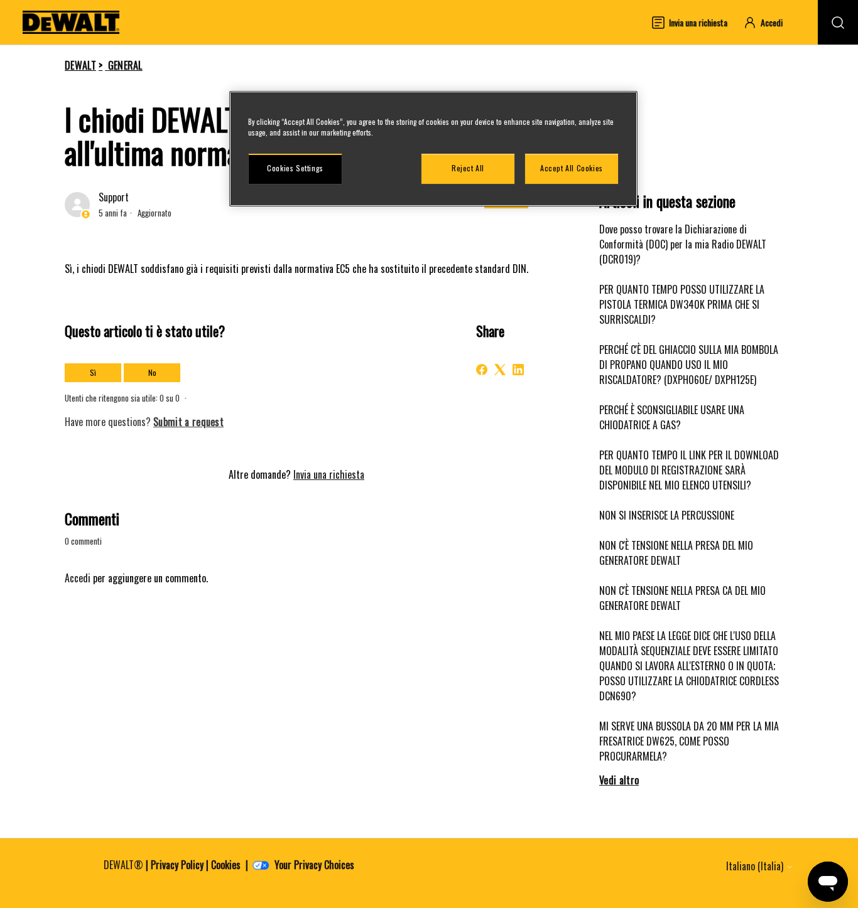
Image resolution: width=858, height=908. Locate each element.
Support (114, 197)
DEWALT (80, 65)
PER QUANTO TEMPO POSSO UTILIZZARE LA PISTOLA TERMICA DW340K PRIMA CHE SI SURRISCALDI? (681, 304)
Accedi (77, 577)
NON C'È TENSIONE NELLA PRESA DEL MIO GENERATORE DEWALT (676, 553)
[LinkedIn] (518, 369)
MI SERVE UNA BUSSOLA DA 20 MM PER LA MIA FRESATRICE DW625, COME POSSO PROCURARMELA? (689, 741)
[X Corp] (500, 369)
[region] (433, 148)
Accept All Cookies (571, 168)
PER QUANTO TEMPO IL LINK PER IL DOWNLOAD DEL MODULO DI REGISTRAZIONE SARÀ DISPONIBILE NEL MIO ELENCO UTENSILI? (689, 470)
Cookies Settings (295, 168)
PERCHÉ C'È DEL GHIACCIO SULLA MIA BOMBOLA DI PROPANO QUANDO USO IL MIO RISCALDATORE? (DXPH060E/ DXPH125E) (688, 364)
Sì (93, 372)
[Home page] (71, 22)
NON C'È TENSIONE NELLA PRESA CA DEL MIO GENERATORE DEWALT (682, 598)
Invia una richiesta (328, 474)
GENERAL (125, 65)
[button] (768, 22)
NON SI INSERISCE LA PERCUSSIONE (666, 515)
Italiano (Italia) (756, 866)
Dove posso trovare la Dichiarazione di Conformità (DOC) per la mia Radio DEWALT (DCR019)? (682, 244)
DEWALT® (123, 864)
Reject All (468, 168)
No (152, 372)
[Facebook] (481, 369)
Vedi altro (619, 780)
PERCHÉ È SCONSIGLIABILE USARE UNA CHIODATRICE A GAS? (671, 417)
